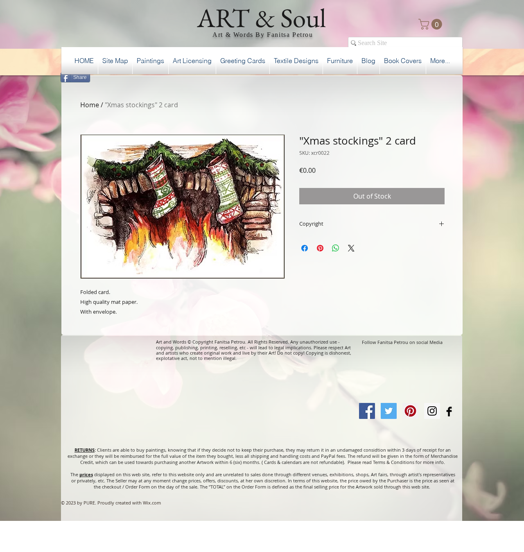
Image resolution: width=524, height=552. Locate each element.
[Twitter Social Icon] (389, 411)
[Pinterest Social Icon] (410, 411)
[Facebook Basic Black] (449, 411)
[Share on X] (351, 248)
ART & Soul (261, 17)
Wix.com (152, 503)
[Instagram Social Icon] (432, 411)
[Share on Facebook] (304, 248)
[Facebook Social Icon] (367, 411)
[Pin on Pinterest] (320, 248)
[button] (431, 24)
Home (89, 104)
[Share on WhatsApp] (336, 248)
